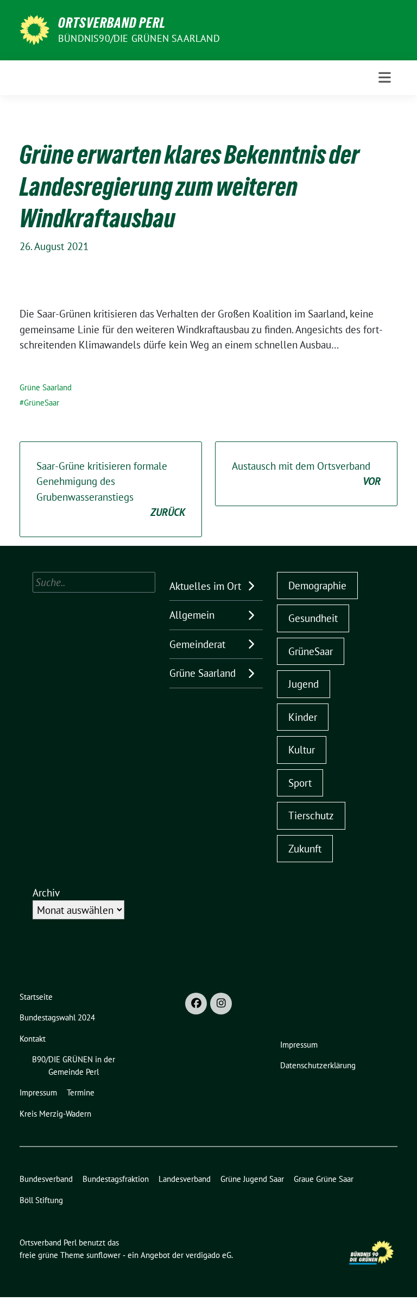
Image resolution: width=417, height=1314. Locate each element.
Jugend (303, 683)
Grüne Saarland (46, 387)
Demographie (317, 585)
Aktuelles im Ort (205, 586)
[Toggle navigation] (384, 77)
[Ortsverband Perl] (34, 28)
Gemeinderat (197, 644)
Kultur (301, 749)
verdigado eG (208, 1255)
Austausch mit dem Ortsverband (306, 473)
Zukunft (304, 848)
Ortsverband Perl (112, 23)
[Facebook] (196, 1003)
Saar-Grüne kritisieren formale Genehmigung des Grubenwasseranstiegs (110, 489)
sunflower (103, 1255)
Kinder (302, 717)
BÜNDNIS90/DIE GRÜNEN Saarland (139, 38)
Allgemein (191, 614)
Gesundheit (313, 618)
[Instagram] (221, 1003)
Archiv (46, 892)
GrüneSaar (41, 402)
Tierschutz (311, 815)
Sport (300, 782)
